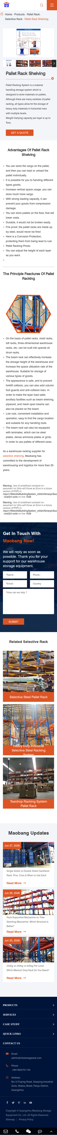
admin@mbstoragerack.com (26, 1058)
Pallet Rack (33, 14)
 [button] (2, 63)
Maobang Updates (28, 833)
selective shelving (13, 455)
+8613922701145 (20, 1069)
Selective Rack (13, 19)
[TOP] (51, 1131)
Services (9, 1014)
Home (8, 14)
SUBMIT (13, 621)
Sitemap (10, 1119)
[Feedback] (40, 1131)
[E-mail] (5, 1131)
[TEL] (17, 1131)
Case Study (11, 1024)
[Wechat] (28, 1131)
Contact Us (11, 1043)
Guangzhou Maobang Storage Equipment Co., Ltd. (28, 1112)
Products (19, 14)
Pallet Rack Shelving (36, 19)
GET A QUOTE (19, 132)
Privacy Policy (26, 1119)
